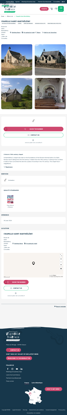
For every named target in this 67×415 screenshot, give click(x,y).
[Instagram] (12, 369)
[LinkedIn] (21, 369)
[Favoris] (56, 9)
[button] (63, 2)
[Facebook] (7, 369)
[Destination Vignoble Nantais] (9, 9)
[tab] (26, 384)
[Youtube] (17, 369)
